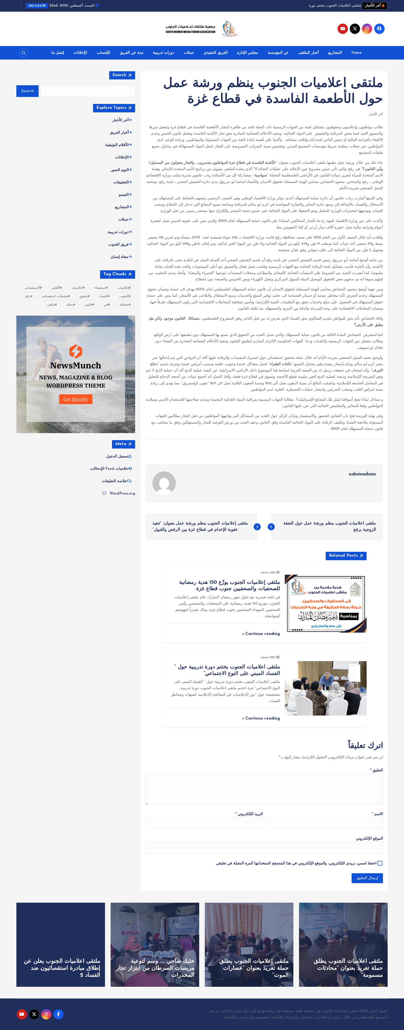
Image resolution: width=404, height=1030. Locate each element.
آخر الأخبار (376, 114)
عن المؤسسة (278, 53)
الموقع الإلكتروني (369, 839)
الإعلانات (80, 53)
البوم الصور (120, 170)
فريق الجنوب (118, 244)
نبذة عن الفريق (131, 53)
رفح (28, 296)
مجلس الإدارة (247, 53)
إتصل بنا (57, 53)
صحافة (124, 305)
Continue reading (262, 634)
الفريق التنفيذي (215, 53)
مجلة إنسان (120, 257)
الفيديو (124, 195)
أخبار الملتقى (308, 53)
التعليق (376, 770)
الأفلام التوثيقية (117, 145)
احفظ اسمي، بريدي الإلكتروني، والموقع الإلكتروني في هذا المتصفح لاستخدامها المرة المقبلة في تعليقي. (295, 863)
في (106, 305)
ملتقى (51, 305)
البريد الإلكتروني (249, 814)
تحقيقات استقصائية (55, 296)
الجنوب (124, 296)
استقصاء (100, 288)
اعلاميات (77, 288)
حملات (189, 53)
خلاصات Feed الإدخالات (109, 469)
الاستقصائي (32, 288)
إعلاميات (123, 288)
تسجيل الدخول (117, 456)
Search (119, 75)
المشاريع (335, 53)
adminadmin (362, 474)
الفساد (103, 296)
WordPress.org (122, 493)
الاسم (377, 814)
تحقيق (83, 296)
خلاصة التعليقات (114, 481)
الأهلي (56, 288)
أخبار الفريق (119, 133)
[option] (343, 945)
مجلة (69, 305)
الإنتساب (103, 53)
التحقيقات (121, 182)
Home (356, 53)
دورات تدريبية (163, 53)
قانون (88, 305)
